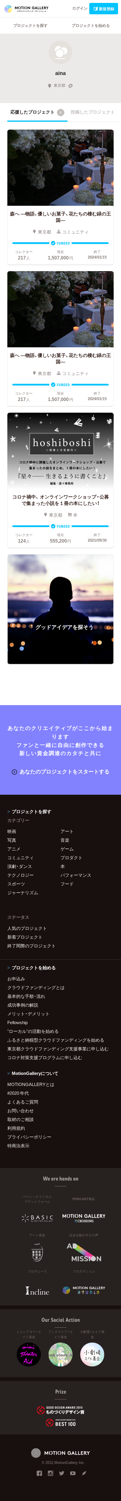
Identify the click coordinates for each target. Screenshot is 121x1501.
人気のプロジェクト (27, 928)
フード (67, 884)
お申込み (16, 978)
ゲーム (67, 848)
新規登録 (106, 8)
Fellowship (17, 1022)
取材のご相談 (20, 1119)
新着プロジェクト (25, 937)
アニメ (14, 848)
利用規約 (16, 1128)
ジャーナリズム (22, 892)
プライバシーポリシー (29, 1137)
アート (67, 831)
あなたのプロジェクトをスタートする (65, 771)
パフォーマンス (75, 875)
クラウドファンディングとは (36, 987)
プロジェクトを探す (30, 25)
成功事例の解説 (22, 1005)
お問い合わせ (20, 1110)
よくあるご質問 (22, 1102)
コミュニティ (20, 857)
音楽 (64, 840)
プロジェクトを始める (91, 25)
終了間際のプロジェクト (31, 945)
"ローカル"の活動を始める (33, 1031)
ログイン (80, 8)
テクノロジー (20, 875)
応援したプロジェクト (36, 112)
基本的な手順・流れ (26, 996)
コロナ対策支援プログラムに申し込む (44, 1057)
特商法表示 (18, 1145)
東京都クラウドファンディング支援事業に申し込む (58, 1048)
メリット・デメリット (28, 1013)
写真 (11, 840)
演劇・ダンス (19, 866)
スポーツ (16, 884)
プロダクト (71, 857)
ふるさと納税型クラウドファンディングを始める (55, 1040)
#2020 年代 (18, 1093)
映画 (11, 831)
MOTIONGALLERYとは (30, 1084)
